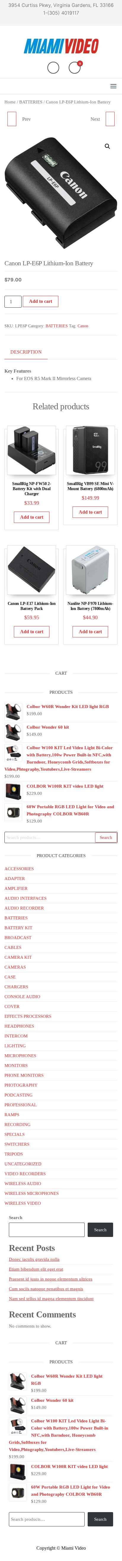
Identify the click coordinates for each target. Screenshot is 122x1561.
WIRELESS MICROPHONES (31, 1193)
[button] (113, 86)
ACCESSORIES (19, 868)
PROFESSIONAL (20, 1104)
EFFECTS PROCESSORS (27, 1016)
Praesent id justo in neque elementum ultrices (50, 1279)
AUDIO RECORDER (24, 908)
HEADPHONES (19, 1026)
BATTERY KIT (18, 927)
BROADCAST (17, 937)
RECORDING (17, 1124)
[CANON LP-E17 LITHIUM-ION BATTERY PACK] (110, 119)
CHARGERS (16, 986)
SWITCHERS (16, 1144)
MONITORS (16, 1065)
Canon (83, 326)
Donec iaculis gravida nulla (34, 1259)
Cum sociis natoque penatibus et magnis (46, 1288)
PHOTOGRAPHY (21, 1085)
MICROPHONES (20, 1055)
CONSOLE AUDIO (22, 996)
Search (106, 837)
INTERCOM (16, 1036)
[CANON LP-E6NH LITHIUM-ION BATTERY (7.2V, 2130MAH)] (11, 119)
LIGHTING (15, 1045)
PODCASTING (18, 1095)
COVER (12, 1006)
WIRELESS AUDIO (22, 1183)
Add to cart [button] (31, 517)
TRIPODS (13, 1154)
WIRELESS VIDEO (22, 1203)
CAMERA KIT (18, 957)
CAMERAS (15, 967)
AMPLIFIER (16, 888)
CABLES (12, 947)
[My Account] (53, 68)
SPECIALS (14, 1134)
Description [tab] (26, 351)
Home (10, 102)
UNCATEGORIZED (22, 1164)
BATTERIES (30, 102)
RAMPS (11, 1114)
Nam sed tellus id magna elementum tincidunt (51, 1298)
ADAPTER (14, 878)
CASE (10, 977)
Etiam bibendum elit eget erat (36, 1269)
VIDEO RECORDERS (25, 1173)
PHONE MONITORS (24, 1075)
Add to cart (40, 301)
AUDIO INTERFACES (25, 898)
